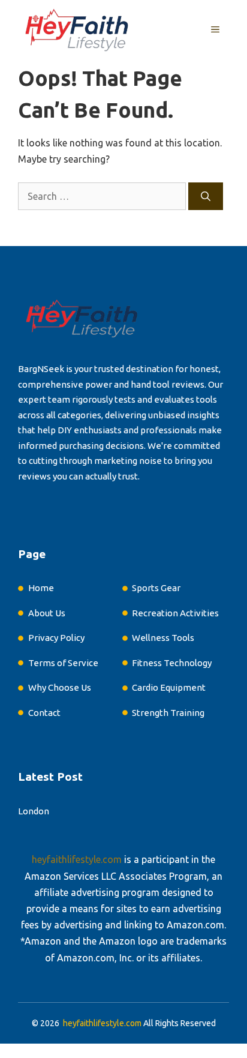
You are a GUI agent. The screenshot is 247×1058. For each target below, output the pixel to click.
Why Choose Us (59, 687)
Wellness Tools (163, 638)
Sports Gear (156, 588)
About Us (46, 613)
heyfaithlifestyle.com (77, 859)
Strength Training (168, 713)
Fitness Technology (172, 663)
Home (41, 588)
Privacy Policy (56, 638)
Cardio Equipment (169, 687)
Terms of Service (63, 663)
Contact (44, 713)
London (33, 811)
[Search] (205, 196)
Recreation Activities (175, 613)
